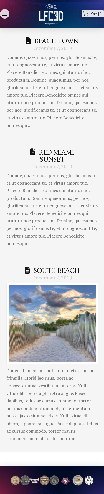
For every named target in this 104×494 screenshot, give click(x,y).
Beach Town (56, 41)
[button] (4, 14)
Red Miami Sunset (56, 155)
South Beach (56, 271)
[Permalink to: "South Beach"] (52, 323)
